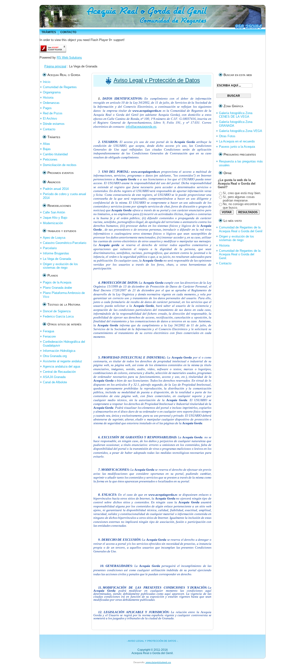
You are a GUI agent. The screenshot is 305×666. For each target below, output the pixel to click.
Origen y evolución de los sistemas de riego (236, 238)
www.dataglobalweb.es (158, 662)
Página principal (55, 66)
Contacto (225, 263)
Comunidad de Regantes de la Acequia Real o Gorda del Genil (240, 229)
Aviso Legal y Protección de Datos (157, 80)
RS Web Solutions (69, 57)
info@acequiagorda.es (141, 126)
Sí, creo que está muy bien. (242, 193)
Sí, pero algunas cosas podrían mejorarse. (239, 198)
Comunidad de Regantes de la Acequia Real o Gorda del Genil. (239, 254)
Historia (224, 245)
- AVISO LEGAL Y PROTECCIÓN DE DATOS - (152, 641)
